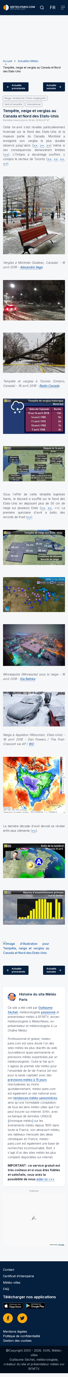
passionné (48, 1012)
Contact (8, 1270)
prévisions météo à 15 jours (27, 1080)
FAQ (6, 1289)
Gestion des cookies (17, 1340)
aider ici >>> (45, 1179)
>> (35, 145)
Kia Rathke (27, 679)
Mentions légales (15, 1331)
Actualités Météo (28, 61)
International (34, 104)
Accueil (7, 61)
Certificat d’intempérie (18, 1276)
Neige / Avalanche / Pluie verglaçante (25, 98)
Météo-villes (11, 1282)
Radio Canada (49, 386)
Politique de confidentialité (21, 1336)
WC (31, 744)
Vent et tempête (13, 104)
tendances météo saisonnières (35, 1098)
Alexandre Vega (31, 267)
